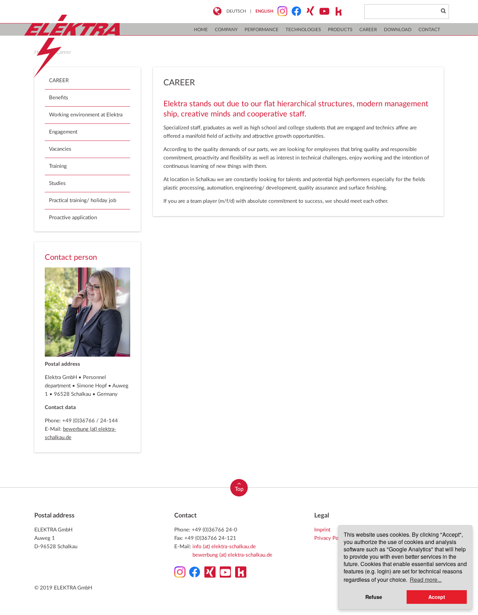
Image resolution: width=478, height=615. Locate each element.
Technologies (303, 30)
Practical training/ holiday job (82, 200)
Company (226, 30)
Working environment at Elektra (85, 114)
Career (368, 30)
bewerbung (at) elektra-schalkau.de (232, 555)
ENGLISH (264, 11)
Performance (262, 30)
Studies (57, 183)
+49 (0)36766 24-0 (214, 529)
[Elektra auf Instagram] (280, 11)
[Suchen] (443, 11)
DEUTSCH (236, 11)
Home (201, 30)
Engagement (63, 132)
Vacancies (60, 149)
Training (58, 166)
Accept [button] (436, 596)
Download (398, 30)
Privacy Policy (330, 538)
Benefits (58, 97)
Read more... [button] (426, 579)
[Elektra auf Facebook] (294, 11)
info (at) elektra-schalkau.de (224, 546)
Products (340, 30)
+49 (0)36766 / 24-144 (90, 420)
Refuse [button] (373, 596)
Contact (429, 30)
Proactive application (73, 217)
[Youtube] (322, 11)
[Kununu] (336, 11)
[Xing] (308, 11)
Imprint (322, 529)
